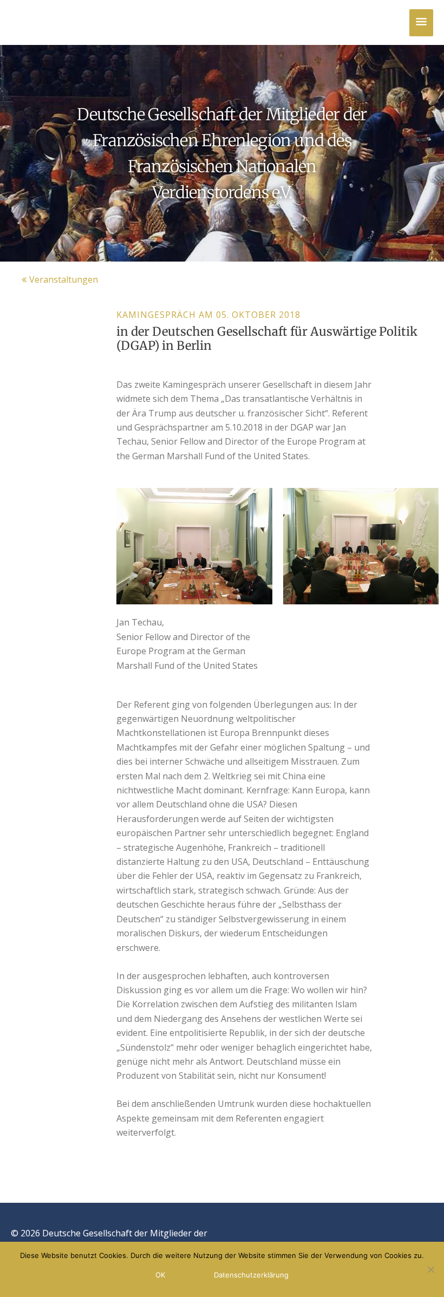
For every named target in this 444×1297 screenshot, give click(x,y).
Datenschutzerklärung (251, 1274)
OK (160, 1274)
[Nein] (430, 1269)
